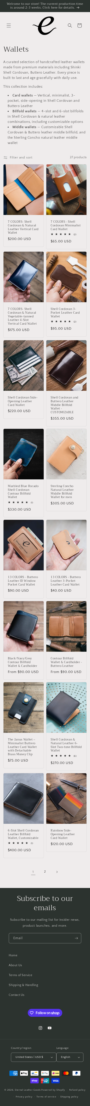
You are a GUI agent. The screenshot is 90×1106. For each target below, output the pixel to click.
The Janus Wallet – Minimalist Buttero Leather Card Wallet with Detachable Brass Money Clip (22, 747)
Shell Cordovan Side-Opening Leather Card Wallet (23, 401)
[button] (9, 25)
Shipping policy (69, 1096)
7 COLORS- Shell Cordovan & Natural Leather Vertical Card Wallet (23, 227)
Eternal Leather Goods (28, 1090)
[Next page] (57, 872)
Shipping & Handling (23, 985)
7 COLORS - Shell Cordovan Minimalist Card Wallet (66, 225)
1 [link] (33, 872)
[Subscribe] (76, 938)
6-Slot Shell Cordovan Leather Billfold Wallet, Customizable (23, 834)
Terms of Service (20, 975)
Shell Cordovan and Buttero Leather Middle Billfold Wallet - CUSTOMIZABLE (64, 405)
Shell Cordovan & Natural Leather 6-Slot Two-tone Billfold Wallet (66, 745)
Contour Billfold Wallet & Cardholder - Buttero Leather (66, 662)
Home (13, 955)
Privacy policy (24, 1096)
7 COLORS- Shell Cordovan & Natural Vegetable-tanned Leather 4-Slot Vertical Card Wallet (22, 316)
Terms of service (46, 1096)
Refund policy (77, 1090)
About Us (15, 965)
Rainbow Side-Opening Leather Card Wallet (63, 834)
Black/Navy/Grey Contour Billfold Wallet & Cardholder (22, 662)
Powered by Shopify (53, 1090)
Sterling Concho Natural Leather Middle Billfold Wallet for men (62, 491)
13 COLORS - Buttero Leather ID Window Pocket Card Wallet (23, 580)
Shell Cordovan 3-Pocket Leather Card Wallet (65, 312)
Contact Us (16, 995)
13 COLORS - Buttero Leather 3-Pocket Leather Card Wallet (66, 580)
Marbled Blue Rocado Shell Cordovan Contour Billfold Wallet (23, 491)
